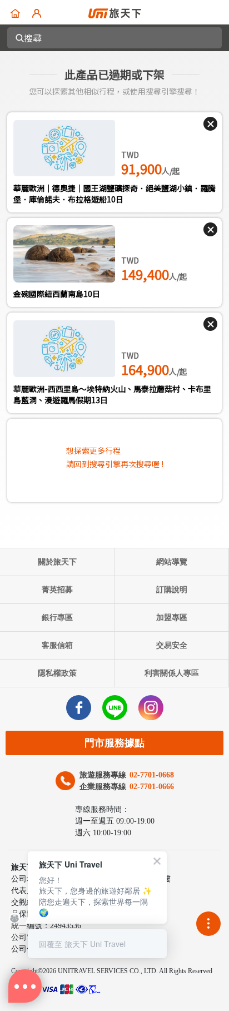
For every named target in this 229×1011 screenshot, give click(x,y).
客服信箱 (57, 645)
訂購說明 (171, 590)
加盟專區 (171, 617)
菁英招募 (57, 590)
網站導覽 (171, 562)
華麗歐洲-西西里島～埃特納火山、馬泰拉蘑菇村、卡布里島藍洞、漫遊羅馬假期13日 (112, 394)
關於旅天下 (57, 562)
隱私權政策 (57, 673)
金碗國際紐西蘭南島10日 (56, 293)
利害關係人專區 (172, 673)
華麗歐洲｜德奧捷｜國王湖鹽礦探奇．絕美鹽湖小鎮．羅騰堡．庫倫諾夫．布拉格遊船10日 (114, 193)
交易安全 (171, 645)
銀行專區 (57, 617)
